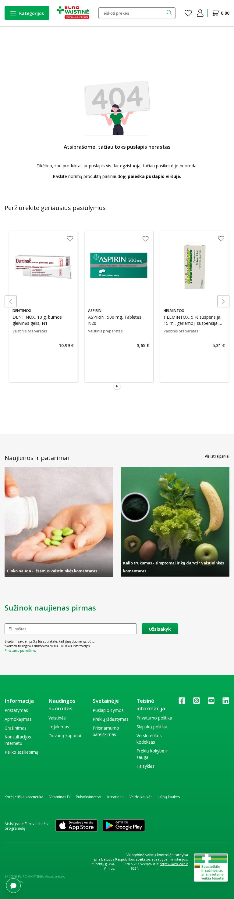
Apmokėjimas (18, 719)
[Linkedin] (225, 702)
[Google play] (124, 826)
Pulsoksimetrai (88, 796)
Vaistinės (57, 718)
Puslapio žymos (108, 710)
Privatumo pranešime (20, 650)
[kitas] (223, 301)
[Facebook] (182, 702)
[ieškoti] (170, 13)
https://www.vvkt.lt (174, 864)
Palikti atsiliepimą (21, 752)
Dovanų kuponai (64, 735)
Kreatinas (115, 796)
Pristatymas (16, 710)
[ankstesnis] (11, 301)
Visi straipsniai (217, 456)
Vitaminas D (59, 796)
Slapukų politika (151, 727)
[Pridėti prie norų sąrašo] (68, 239)
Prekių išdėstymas (111, 719)
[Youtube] (211, 702)
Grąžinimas (16, 728)
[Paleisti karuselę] (117, 386)
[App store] (76, 826)
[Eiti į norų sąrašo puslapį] (188, 13)
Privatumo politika (154, 718)
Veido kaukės (140, 796)
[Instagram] (196, 702)
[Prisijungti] (200, 13)
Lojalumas (58, 727)
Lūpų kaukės (169, 796)
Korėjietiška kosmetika (24, 796)
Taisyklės (145, 766)
